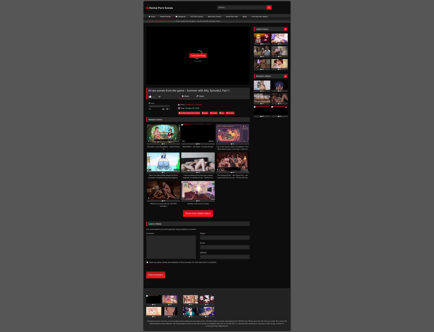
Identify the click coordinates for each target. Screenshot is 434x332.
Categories (182, 16)
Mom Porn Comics (214, 16)
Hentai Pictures (165, 16)
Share (201, 96)
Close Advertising (198, 55)
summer (231, 113)
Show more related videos (198, 213)
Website (203, 253)
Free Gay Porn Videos (260, 16)
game (206, 113)
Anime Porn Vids (232, 16)
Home (153, 16)
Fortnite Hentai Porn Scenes (163, 21)
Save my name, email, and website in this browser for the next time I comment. (183, 262)
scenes (214, 113)
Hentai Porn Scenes (160, 7)
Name (203, 233)
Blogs (245, 16)
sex (223, 113)
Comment (150, 233)
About (186, 96)
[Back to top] (427, 325)
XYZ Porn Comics (196, 16)
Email (203, 243)
